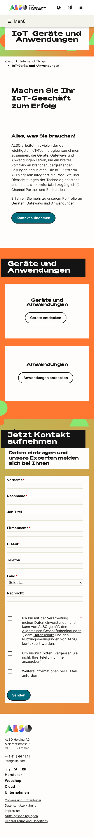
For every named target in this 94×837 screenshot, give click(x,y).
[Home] (18, 729)
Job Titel (14, 512)
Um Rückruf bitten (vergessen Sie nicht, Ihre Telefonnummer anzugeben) (50, 657)
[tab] (47, 311)
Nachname (17, 496)
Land (12, 576)
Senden (18, 695)
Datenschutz (43, 635)
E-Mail (13, 544)
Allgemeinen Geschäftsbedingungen (51, 631)
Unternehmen (17, 792)
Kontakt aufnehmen (33, 218)
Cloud (10, 786)
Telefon (13, 560)
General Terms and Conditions (26, 821)
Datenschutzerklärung (21, 805)
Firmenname (19, 528)
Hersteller (13, 774)
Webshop (13, 780)
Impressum (13, 810)
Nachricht (15, 593)
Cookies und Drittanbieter (23, 800)
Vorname (16, 480)
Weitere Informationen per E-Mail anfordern (49, 673)
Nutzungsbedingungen (40, 639)
